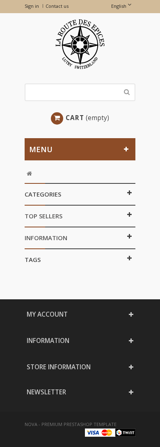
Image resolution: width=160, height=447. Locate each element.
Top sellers (43, 216)
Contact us (57, 6)
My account (47, 314)
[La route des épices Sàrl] (80, 44)
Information (46, 238)
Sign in (32, 6)
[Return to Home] (29, 174)
